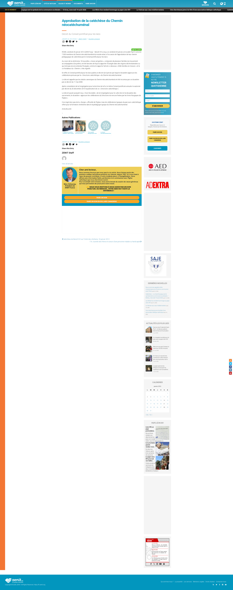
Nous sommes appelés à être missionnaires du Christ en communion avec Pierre (157, 289)
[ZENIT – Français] (18, 3)
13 (161, 400)
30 (147, 410)
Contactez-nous (221, 582)
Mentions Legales (198, 582)
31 (150, 410)
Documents (78, 3)
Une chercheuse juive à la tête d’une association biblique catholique (159, 10)
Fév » (150, 415)
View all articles (67, 164)
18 (154, 404)
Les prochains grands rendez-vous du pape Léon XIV (150, 446)
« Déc (147, 415)
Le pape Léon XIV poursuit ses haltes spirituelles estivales (150, 461)
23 (147, 407)
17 (150, 404)
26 (157, 407)
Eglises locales (94, 39)
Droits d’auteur (210, 582)
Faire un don (90, 3)
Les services (188, 582)
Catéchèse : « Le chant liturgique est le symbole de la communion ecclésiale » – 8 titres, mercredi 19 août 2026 (157, 296)
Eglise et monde (65, 3)
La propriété (178, 582)
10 (150, 400)
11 (154, 400)
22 (167, 404)
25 (154, 407)
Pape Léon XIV (36, 3)
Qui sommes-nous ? (167, 582)
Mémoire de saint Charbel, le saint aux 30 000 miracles (161, 347)
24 (150, 407)
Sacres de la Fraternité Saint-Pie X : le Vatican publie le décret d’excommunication (161, 329)
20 (161, 404)
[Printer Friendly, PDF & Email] (136, 50)
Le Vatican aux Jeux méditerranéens (114, 10)
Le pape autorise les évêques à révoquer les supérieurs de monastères (160, 367)
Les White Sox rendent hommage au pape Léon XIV (75, 10)
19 (157, 404)
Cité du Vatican (50, 3)
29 (167, 407)
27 (161, 407)
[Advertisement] (102, 221)
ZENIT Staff (83, 39)
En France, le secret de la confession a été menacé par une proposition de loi (160, 357)
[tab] (151, 540)
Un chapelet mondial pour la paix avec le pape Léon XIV (161, 338)
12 (157, 400)
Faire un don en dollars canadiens (102, 201)
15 (167, 400)
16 (147, 404)
